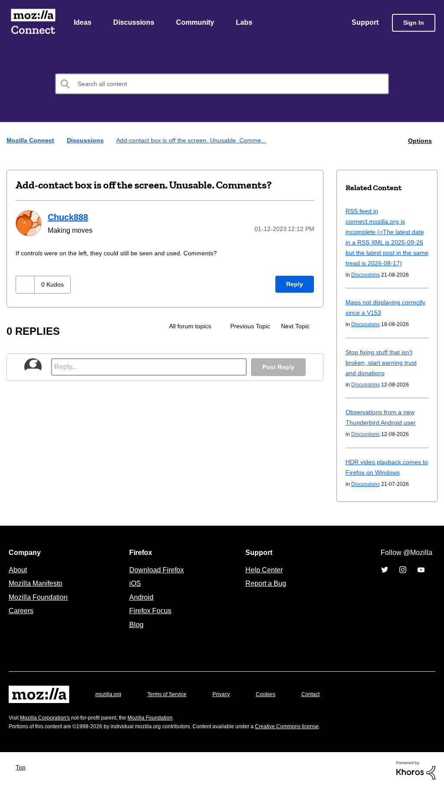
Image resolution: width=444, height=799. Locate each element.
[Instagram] (403, 580)
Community (196, 23)
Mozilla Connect (33, 23)
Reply (294, 283)
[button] (26, 284)
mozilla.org (109, 705)
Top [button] (23, 778)
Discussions (135, 23)
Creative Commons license (313, 737)
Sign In (413, 23)
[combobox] (222, 84)
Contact (323, 705)
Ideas (83, 23)
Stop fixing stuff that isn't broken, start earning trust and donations (384, 373)
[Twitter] (384, 580)
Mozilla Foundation (39, 608)
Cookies (276, 705)
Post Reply (277, 366)
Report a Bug (264, 594)
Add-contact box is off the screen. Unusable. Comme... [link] (197, 141)
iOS (132, 594)
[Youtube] (421, 580)
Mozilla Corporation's (48, 728)
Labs (246, 23)
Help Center (262, 580)
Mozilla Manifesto (38, 594)
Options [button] (419, 141)
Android (140, 608)
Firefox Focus (149, 621)
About (19, 580)
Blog (134, 635)
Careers (21, 621)
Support (364, 23)
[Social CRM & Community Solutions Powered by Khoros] (415, 780)
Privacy (229, 705)
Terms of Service (172, 705)
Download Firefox (156, 580)
